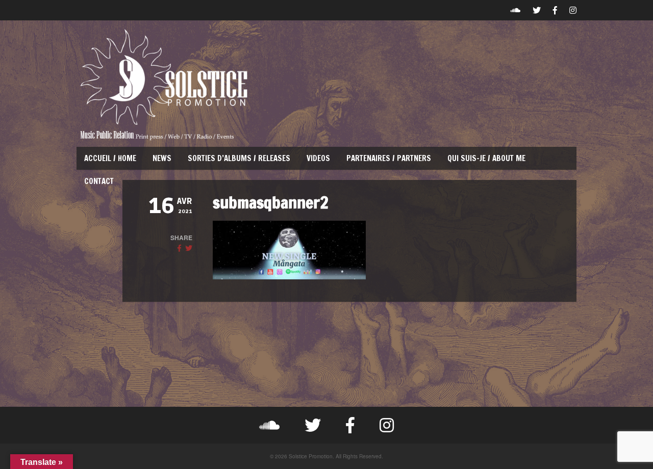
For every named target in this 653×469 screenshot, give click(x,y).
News (162, 158)
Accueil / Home (110, 158)
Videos (318, 158)
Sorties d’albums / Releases (239, 158)
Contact (99, 181)
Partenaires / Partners (388, 158)
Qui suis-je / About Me (486, 158)
